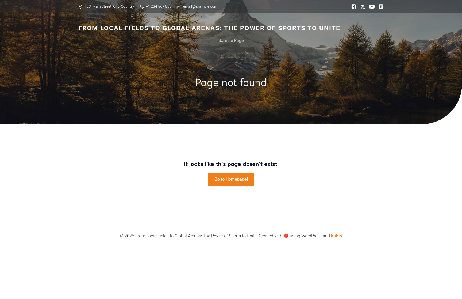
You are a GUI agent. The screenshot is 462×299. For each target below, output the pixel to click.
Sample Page (231, 40)
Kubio (336, 236)
